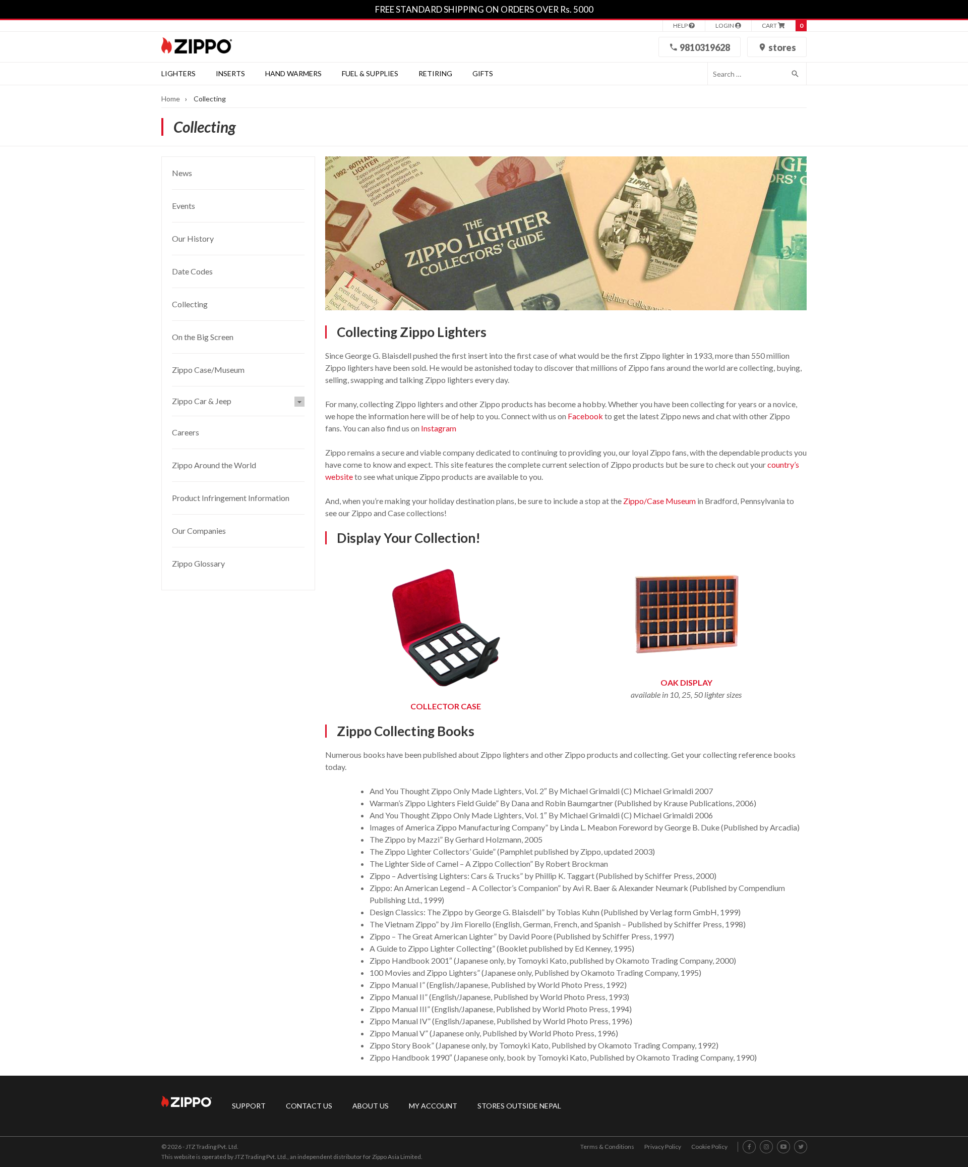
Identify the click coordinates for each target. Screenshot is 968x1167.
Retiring (435, 73)
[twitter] (801, 1147)
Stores (781, 47)
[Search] (795, 74)
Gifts (482, 73)
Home (170, 98)
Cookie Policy (709, 1146)
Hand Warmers (293, 73)
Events (183, 205)
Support (249, 1105)
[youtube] (783, 1147)
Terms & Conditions (607, 1146)
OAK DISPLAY (686, 682)
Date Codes (192, 271)
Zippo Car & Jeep (201, 401)
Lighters (178, 73)
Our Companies (199, 530)
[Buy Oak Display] (686, 658)
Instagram (438, 428)
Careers (185, 432)
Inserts (230, 73)
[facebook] (749, 1147)
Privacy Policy (662, 1146)
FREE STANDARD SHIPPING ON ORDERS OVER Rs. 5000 (484, 9)
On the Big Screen (202, 337)
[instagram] (766, 1147)
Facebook (585, 416)
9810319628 (704, 47)
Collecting (190, 304)
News (182, 173)
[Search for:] (745, 74)
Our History (193, 238)
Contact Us (309, 1105)
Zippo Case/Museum (208, 369)
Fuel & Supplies (370, 73)
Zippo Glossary (198, 563)
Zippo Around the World (214, 465)
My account (433, 1105)
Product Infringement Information (230, 498)
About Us (370, 1105)
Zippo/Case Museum (659, 501)
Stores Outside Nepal (519, 1105)
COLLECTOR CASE (445, 706)
